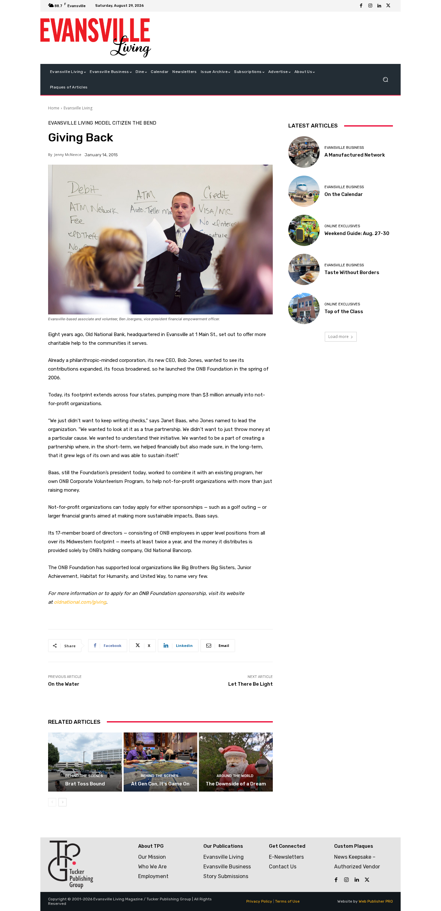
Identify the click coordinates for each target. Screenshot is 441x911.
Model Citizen (113, 123)
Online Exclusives (342, 226)
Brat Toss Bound (85, 784)
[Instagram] (370, 5)
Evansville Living (78, 108)
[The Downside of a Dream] (236, 762)
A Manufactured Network (354, 155)
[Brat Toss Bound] (85, 762)
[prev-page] (52, 802)
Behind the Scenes (84, 776)
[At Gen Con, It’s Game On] (161, 762)
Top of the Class (343, 311)
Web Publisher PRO (376, 901)
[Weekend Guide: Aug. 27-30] (304, 230)
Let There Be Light (250, 684)
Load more (338, 336)
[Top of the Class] (304, 308)
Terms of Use (287, 901)
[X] (388, 5)
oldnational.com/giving (80, 602)
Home (53, 108)
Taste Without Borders (351, 272)
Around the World (235, 776)
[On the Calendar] (304, 191)
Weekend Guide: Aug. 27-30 (356, 233)
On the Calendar (343, 194)
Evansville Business (344, 147)
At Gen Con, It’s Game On (160, 784)
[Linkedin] (379, 5)
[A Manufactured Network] (304, 152)
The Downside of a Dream (236, 784)
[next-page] (62, 802)
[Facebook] (361, 5)
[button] (385, 79)
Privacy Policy (259, 901)
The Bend (144, 123)
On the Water (63, 684)
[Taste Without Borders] (304, 269)
